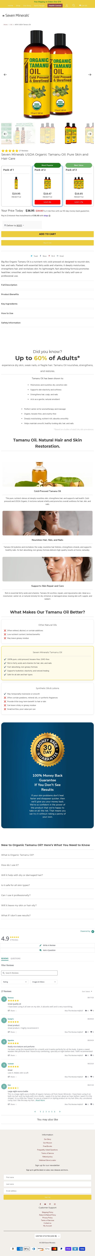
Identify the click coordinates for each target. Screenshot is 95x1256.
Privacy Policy (47, 1218)
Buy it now (47, 243)
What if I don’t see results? (16, 915)
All (11, 25)
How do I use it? (10, 865)
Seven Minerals (50, 1243)
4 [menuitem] (48, 1112)
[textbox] (93, 992)
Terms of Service (47, 1153)
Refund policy (48, 1157)
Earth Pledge (39, 6)
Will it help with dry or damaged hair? (22, 875)
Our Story (27, 6)
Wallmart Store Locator (47, 1160)
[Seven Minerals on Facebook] (40, 1204)
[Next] (90, 74)
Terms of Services (47, 1220)
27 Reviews (23, 151)
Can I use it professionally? (16, 895)
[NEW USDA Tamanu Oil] (47, 74)
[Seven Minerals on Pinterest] (50, 1204)
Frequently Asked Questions (47, 1150)
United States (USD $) (46, 1236)
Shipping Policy (47, 1212)
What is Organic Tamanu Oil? (17, 855)
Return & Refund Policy (47, 1215)
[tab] (47, 945)
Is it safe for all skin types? (15, 885)
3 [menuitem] (46, 1112)
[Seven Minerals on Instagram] (54, 1204)
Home (10, 6)
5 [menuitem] (51, 1112)
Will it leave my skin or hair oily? (19, 905)
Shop (18, 6)
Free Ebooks (47, 1146)
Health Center (55, 6)
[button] (12, 1010)
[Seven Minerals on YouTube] (45, 1204)
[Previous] (5, 74)
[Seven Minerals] (47, 15)
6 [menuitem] (54, 1112)
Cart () (84, 6)
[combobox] (14, 982)
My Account (47, 1226)
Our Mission (47, 1143)
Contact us (47, 1223)
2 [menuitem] (43, 1112)
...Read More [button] (39, 1100)
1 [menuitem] (40, 1112)
